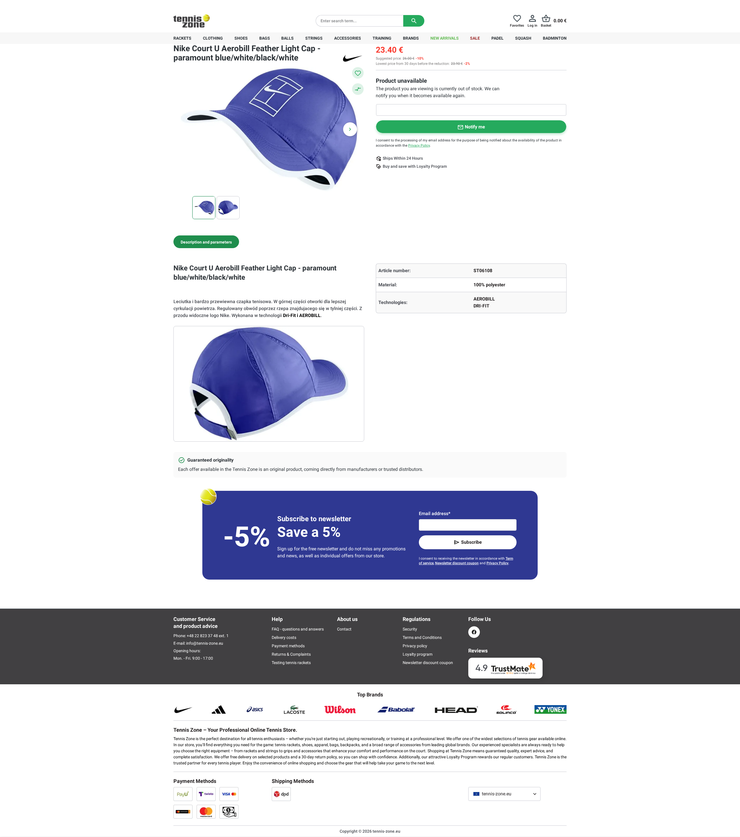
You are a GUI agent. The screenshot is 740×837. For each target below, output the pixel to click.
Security (410, 629)
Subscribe (471, 542)
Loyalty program (417, 654)
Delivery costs (284, 637)
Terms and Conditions (422, 637)
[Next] (350, 129)
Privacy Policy (419, 145)
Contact (344, 629)
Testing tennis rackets (291, 662)
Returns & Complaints (291, 654)
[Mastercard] (206, 811)
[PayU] (183, 794)
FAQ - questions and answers (298, 629)
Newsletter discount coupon (457, 563)
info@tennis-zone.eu (204, 643)
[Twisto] (206, 794)
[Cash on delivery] (228, 811)
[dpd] (281, 794)
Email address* (434, 513)
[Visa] (228, 794)
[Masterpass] (183, 811)
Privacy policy (415, 646)
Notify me (475, 127)
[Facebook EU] (474, 632)
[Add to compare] (358, 89)
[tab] (206, 241)
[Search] (413, 21)
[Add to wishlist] (358, 73)
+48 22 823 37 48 (205, 4)
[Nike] (352, 57)
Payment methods (288, 646)
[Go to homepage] (191, 20)
